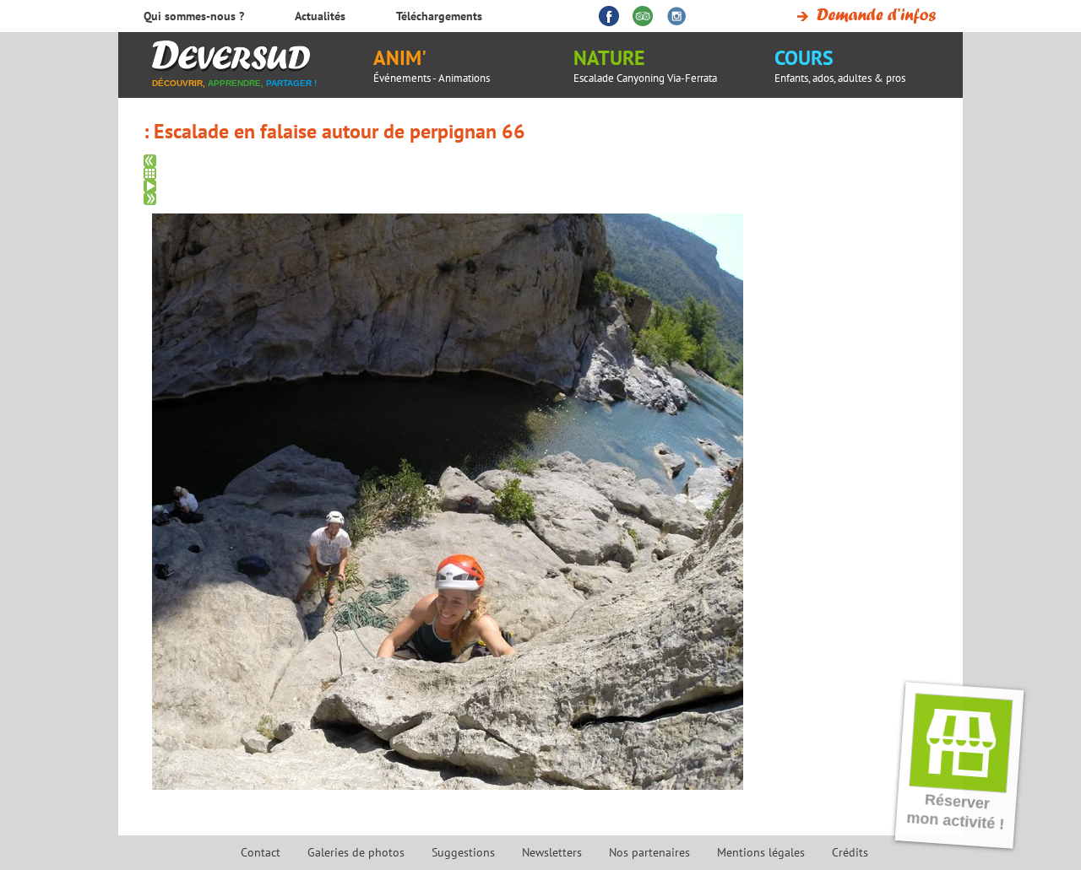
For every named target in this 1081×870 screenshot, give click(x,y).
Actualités (320, 16)
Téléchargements (439, 16)
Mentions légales (761, 852)
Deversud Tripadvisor (642, 16)
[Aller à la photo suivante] (547, 198)
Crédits (850, 852)
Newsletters (552, 852)
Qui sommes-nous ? (194, 16)
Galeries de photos (356, 852)
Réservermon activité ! (955, 812)
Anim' (431, 65)
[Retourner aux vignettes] (547, 173)
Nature (645, 65)
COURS (839, 65)
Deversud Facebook (609, 16)
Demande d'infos (863, 16)
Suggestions (463, 852)
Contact (260, 852)
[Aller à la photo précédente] (547, 160)
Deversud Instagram (676, 16)
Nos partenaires (649, 852)
